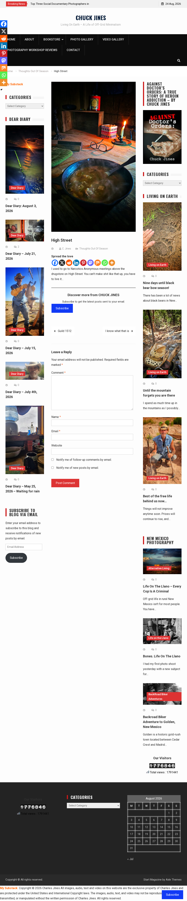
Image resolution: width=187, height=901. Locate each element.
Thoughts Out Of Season (93, 248)
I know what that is (117, 331)
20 (153, 834)
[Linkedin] (76, 263)
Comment (58, 372)
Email (55, 431)
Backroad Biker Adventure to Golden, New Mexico (159, 722)
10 (131, 827)
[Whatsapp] (105, 263)
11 (139, 827)
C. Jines (66, 248)
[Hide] (1, 89)
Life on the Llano (158, 638)
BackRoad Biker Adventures (158, 696)
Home (11, 39)
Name (56, 417)
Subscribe (62, 308)
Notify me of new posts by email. (77, 468)
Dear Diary (17, 187)
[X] (62, 263)
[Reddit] (69, 263)
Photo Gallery (81, 39)
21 (161, 834)
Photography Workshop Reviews (32, 50)
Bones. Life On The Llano (161, 656)
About (29, 39)
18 (139, 834)
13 (153, 827)
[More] (112, 263)
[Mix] (97, 263)
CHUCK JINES (91, 17)
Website (56, 445)
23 (176, 834)
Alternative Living (158, 568)
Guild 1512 (65, 331)
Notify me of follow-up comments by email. (84, 459)
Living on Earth (157, 264)
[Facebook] (55, 263)
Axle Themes (174, 879)
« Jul (130, 859)
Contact (73, 50)
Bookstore (51, 39)
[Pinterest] (83, 263)
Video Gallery (113, 39)
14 (161, 827)
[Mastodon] (90, 263)
